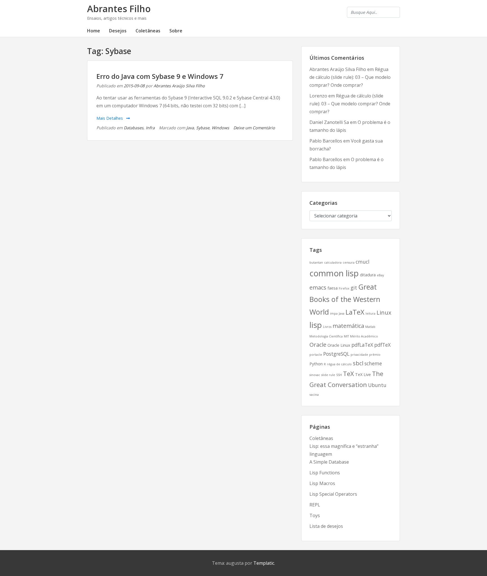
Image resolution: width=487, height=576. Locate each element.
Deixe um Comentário (254, 127)
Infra (150, 127)
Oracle (317, 344)
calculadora (333, 262)
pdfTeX (382, 344)
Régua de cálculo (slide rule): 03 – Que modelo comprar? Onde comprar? (350, 77)
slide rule (328, 375)
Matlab (370, 327)
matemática (348, 326)
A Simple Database (329, 462)
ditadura (368, 274)
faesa (332, 288)
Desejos (118, 31)
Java (190, 127)
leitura (370, 313)
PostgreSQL (336, 353)
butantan (316, 262)
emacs (317, 287)
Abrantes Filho (119, 9)
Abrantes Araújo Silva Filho (179, 85)
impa (334, 313)
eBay (380, 275)
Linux (384, 312)
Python (316, 363)
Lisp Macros (322, 483)
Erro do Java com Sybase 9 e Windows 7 (159, 76)
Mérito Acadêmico (364, 336)
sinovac (314, 375)
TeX (348, 373)
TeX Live (363, 374)
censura (349, 262)
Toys (314, 515)
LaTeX (355, 312)
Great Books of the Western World (344, 299)
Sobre (175, 31)
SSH (339, 375)
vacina (314, 395)
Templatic (263, 563)
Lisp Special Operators (333, 494)
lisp (315, 324)
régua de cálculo (339, 364)
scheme (373, 363)
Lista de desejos (326, 526)
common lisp (334, 273)
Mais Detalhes (110, 118)
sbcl (358, 363)
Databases (133, 127)
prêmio (374, 355)
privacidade (359, 355)
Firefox (344, 288)
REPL (314, 505)
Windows (220, 127)
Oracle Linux (338, 345)
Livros (327, 327)
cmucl (362, 261)
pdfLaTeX (362, 344)
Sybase (202, 127)
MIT (346, 336)
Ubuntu (377, 385)
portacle (315, 355)
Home (93, 31)
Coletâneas (148, 31)
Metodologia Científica (326, 336)
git (354, 287)
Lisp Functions (324, 473)
